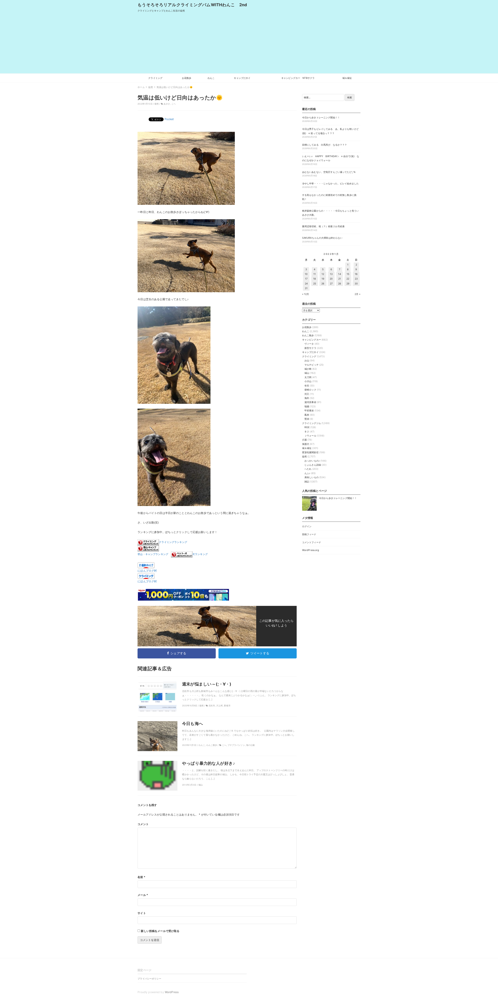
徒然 (156, 104)
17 (306, 278)
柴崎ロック (310, 389)
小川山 (307, 381)
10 (306, 274)
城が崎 (307, 368)
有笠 (306, 385)
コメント (143, 824)
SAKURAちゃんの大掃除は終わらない (322, 237)
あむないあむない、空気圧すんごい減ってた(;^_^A (329, 172)
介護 (304, 439)
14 (339, 274)
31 (306, 288)
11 (314, 274)
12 (323, 274)
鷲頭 (306, 418)
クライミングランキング (173, 542)
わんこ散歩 (308, 335)
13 (331, 274)
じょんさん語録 (312, 464)
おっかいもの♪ (312, 460)
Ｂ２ (306, 431)
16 (356, 274)
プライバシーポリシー (149, 978)
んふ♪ (307, 473)
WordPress (172, 992)
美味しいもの (311, 477)
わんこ (211, 78)
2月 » (357, 294)
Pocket (169, 119)
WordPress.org (310, 550)
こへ (173, 104)
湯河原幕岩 (310, 402)
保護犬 (305, 444)
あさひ (167, 104)
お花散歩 (186, 78)
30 (356, 283)
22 (347, 278)
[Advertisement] (249, 44)
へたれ (307, 468)
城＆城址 (347, 78)
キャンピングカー (311, 339)
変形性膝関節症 (310, 452)
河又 (306, 393)
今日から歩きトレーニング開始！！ (321, 117)
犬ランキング (200, 554)
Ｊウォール (310, 435)
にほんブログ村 (147, 570)
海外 (306, 398)
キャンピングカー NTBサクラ (298, 78)
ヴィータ (309, 343)
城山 (306, 372)
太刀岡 (307, 377)
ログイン (307, 526)
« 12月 (305, 294)
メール (143, 895)
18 (314, 278)
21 (339, 278)
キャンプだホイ (242, 78)
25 (314, 283)
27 (331, 283)
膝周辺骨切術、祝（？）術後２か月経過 (323, 226)
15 (348, 274)
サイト (142, 913)
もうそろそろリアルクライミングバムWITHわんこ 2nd (192, 4)
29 (347, 283)
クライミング (155, 78)
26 (322, 283)
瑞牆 (306, 406)
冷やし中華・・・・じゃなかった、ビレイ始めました (330, 183)
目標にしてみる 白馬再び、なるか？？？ (324, 144)
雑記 (306, 481)
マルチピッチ (311, 364)
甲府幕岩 (309, 410)
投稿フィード (309, 534)
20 (331, 278)
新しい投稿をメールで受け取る (160, 931)
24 (306, 283)
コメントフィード (311, 542)
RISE (307, 427)
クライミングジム (311, 423)
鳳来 (306, 414)
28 (339, 283)
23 (356, 278)
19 (323, 278)
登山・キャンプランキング (153, 554)
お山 (306, 360)
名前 (141, 877)
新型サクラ (310, 348)
